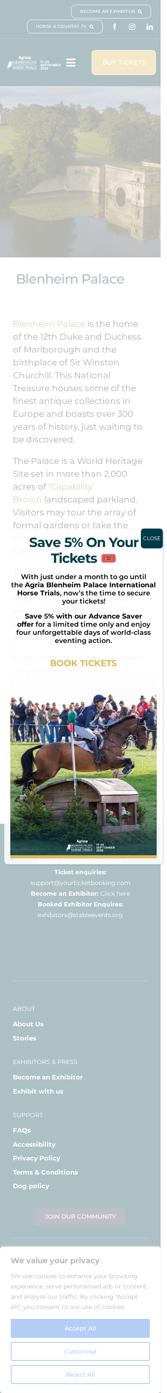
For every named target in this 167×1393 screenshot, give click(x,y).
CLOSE (152, 538)
